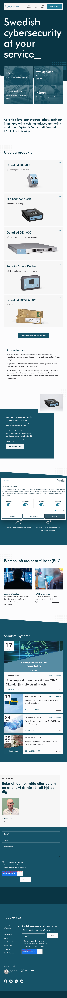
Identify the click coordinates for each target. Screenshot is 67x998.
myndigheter (44, 370)
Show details (58, 511)
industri (12, 373)
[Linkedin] (11, 981)
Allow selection (33, 516)
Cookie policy (8, 949)
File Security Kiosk (15, 446)
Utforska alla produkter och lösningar (33, 336)
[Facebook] (5, 981)
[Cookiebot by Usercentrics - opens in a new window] (58, 480)
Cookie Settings (9, 953)
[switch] (25, 504)
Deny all (12, 516)
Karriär (6, 938)
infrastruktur (54, 370)
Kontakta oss (54, 6)
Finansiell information (7, 927)
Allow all (54, 516)
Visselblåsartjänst (9, 942)
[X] (16, 981)
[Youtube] (21, 981)
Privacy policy (8, 945)
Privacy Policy (19, 867)
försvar (36, 370)
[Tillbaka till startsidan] (12, 6)
